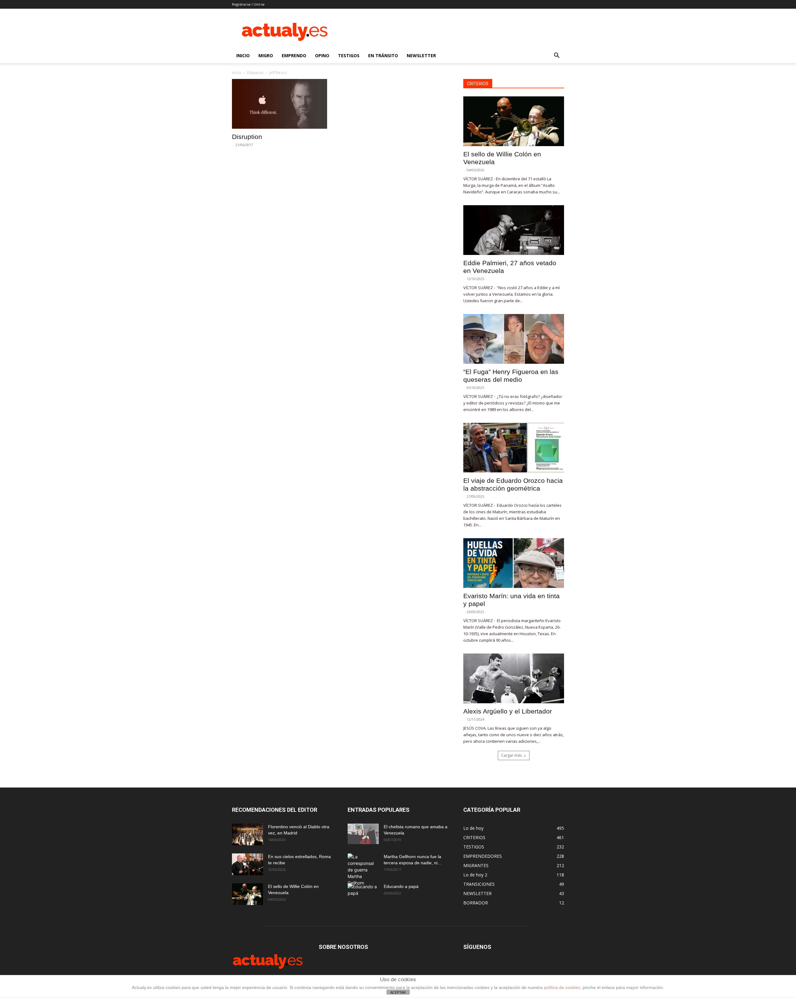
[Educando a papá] (363, 892)
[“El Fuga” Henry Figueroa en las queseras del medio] (513, 339)
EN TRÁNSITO (383, 55)
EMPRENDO (294, 55)
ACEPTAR (398, 992)
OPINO (322, 55)
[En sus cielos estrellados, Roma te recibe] (247, 864)
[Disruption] (282, 104)
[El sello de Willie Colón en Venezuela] (513, 121)
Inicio (236, 72)
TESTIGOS (348, 55)
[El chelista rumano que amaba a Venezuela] (363, 834)
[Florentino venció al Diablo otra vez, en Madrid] (247, 834)
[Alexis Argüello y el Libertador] (513, 678)
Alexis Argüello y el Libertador (507, 711)
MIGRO (265, 55)
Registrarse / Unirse (248, 4)
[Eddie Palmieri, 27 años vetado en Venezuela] (513, 230)
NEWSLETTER (421, 55)
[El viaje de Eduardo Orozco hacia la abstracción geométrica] (513, 448)
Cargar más (511, 755)
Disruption (247, 136)
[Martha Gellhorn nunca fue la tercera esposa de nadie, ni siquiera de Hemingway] (363, 869)
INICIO (243, 55)
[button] (556, 56)
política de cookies (562, 987)
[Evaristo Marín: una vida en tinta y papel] (513, 563)
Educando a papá (401, 886)
